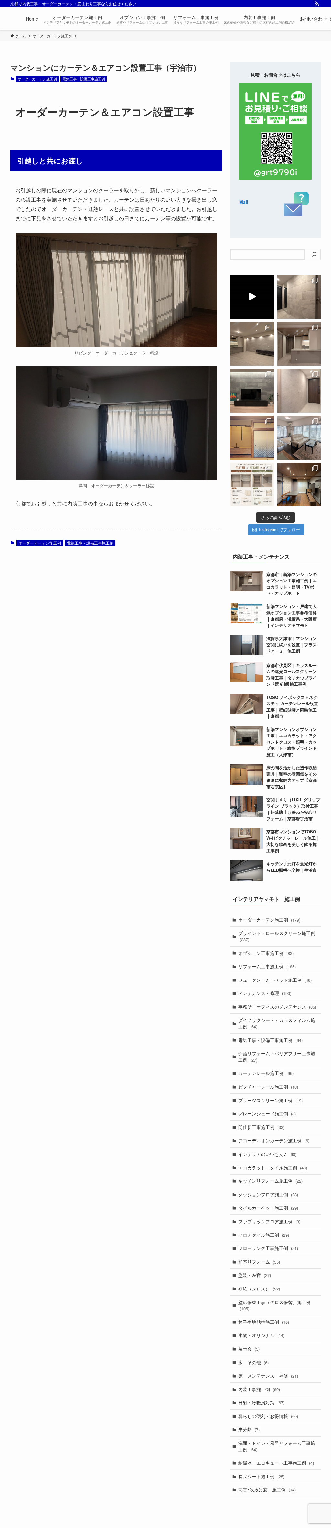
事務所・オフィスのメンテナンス (277, 1006)
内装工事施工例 (259, 1389)
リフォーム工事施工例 (267, 966)
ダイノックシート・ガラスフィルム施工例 (276, 1023)
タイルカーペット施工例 (268, 1207)
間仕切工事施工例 (261, 1127)
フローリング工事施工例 (268, 1248)
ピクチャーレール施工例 (268, 1086)
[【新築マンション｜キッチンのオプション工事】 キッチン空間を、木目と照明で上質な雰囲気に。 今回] (299, 344)
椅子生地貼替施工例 (263, 1322)
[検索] (314, 254)
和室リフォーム (259, 1261)
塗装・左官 (254, 1275)
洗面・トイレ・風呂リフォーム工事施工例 (276, 1446)
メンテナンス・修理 (264, 993)
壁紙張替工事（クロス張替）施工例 (274, 1305)
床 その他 (253, 1362)
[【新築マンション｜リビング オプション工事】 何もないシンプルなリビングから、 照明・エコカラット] (252, 344)
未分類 (249, 1429)
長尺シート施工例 (261, 1476)
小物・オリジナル (261, 1335)
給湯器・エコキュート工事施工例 (276, 1462)
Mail (243, 202)
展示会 (249, 1348)
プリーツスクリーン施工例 (270, 1100)
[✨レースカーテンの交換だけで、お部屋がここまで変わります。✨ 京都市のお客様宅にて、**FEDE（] (299, 438)
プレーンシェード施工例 (267, 1113)
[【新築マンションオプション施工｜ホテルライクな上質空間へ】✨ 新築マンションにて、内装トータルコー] (252, 391)
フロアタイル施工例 (263, 1235)
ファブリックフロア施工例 (269, 1221)
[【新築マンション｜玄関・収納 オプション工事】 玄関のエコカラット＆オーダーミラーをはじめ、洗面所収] (299, 297)
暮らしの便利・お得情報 (268, 1416)
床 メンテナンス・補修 (268, 1375)
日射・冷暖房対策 (261, 1402)
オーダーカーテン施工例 (37, 78)
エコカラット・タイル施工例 (272, 1167)
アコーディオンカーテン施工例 (273, 1140)
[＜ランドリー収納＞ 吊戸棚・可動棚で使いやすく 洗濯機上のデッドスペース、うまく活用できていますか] (252, 484)
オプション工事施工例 (266, 953)
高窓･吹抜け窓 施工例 (267, 1489)
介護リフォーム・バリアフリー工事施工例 (276, 1056)
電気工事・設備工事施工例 (83, 78)
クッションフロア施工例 (268, 1194)
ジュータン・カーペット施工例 (275, 980)
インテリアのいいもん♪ (267, 1154)
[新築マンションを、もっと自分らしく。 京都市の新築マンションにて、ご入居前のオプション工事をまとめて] (252, 297)
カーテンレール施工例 (266, 1073)
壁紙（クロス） (259, 1288)
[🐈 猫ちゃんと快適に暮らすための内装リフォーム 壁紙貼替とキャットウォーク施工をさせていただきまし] (299, 484)
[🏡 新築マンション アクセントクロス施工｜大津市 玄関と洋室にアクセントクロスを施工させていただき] (299, 391)
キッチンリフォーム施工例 (270, 1181)
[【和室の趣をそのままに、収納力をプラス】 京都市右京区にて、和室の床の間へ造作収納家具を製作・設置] (252, 438)
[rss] (316, 3)
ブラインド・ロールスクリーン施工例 (276, 936)
